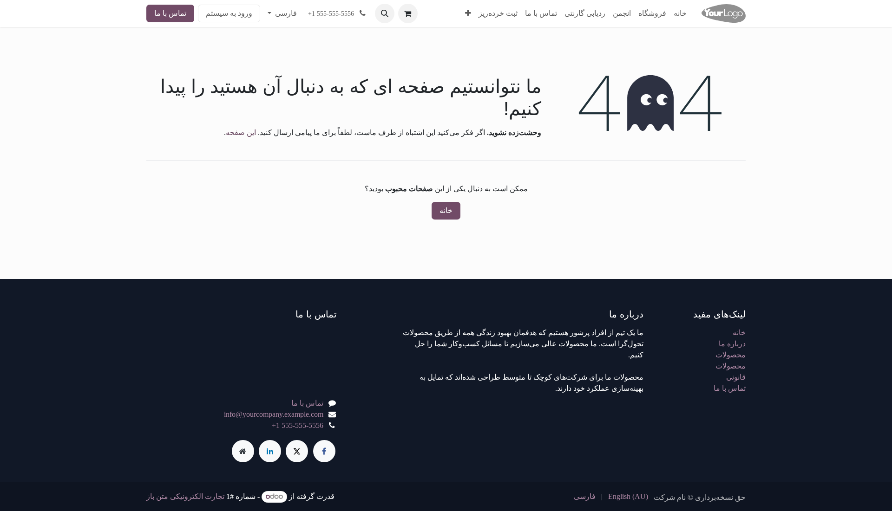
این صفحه (241, 132)
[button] (384, 13)
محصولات (730, 355)
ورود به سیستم (229, 13)
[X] (297, 451)
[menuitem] (680, 13)
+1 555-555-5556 (297, 425)
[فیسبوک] (324, 451)
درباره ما (732, 344)
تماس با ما (170, 13)
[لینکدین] (270, 451)
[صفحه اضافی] (243, 451)
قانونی (736, 377)
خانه (446, 210)
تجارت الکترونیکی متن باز (185, 496)
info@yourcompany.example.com (273, 414)
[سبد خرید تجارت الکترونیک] (408, 13)
